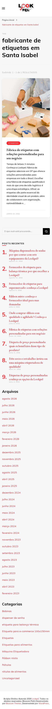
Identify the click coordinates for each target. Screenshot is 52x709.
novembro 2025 (11, 459)
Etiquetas (13, 143)
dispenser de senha (13, 617)
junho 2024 (8, 506)
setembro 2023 (11, 553)
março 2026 (9, 432)
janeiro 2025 (9, 485)
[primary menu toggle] (3, 8)
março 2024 (9, 526)
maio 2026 (8, 418)
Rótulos (6, 664)
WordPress (44, 703)
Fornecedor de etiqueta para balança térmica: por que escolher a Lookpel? (29, 271)
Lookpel (35, 698)
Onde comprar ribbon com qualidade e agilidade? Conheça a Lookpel (27, 317)
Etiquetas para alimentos (17, 644)
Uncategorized (11, 678)
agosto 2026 (9, 398)
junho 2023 (8, 573)
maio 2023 (8, 579)
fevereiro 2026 (10, 438)
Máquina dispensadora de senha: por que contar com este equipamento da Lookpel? (27, 254)
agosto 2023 (9, 559)
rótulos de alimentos (14, 671)
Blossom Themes (13, 703)
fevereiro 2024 (10, 532)
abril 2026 (8, 425)
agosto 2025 (9, 472)
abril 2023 (8, 586)
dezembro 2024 (11, 492)
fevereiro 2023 (10, 593)
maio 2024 (8, 512)
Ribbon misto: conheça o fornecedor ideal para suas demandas (24, 300)
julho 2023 (8, 566)
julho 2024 (8, 499)
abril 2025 (8, 479)
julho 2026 (8, 405)
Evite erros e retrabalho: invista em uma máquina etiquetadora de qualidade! (28, 362)
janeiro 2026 (9, 445)
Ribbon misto (10, 658)
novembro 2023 (11, 539)
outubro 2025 (10, 465)
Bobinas (7, 611)
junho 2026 (8, 412)
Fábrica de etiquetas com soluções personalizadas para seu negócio (25, 154)
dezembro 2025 (11, 452)
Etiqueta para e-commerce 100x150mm (26, 631)
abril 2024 (8, 519)
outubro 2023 (10, 546)
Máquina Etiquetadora (15, 651)
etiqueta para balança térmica (20, 624)
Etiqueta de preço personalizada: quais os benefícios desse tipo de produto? (27, 346)
